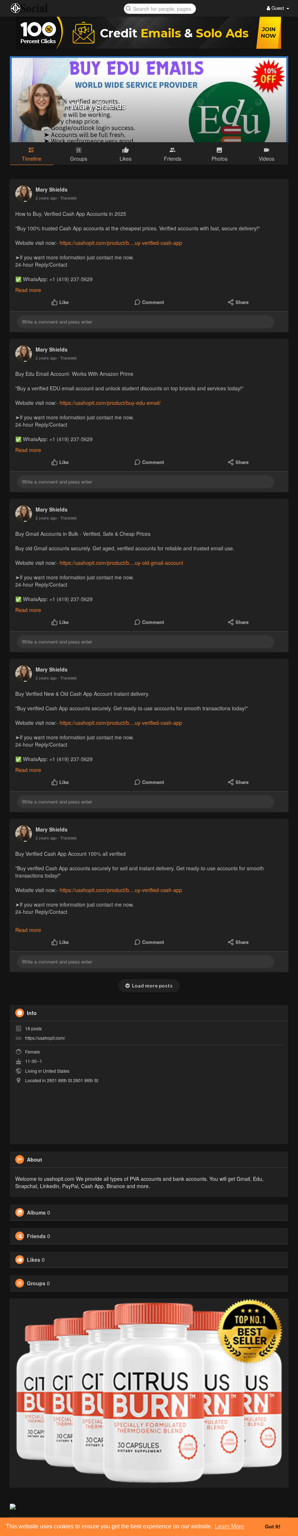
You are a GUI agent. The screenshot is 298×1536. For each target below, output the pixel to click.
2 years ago (46, 198)
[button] (160, 8)
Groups (36, 1283)
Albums (36, 1212)
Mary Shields (99, 105)
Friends (36, 1236)
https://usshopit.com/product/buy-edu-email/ (110, 402)
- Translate (67, 198)
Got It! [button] (273, 1526)
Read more (28, 289)
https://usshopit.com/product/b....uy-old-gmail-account (121, 562)
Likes (33, 1259)
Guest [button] (278, 7)
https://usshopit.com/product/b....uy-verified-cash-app (121, 242)
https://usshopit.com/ (45, 1038)
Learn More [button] (229, 1526)
